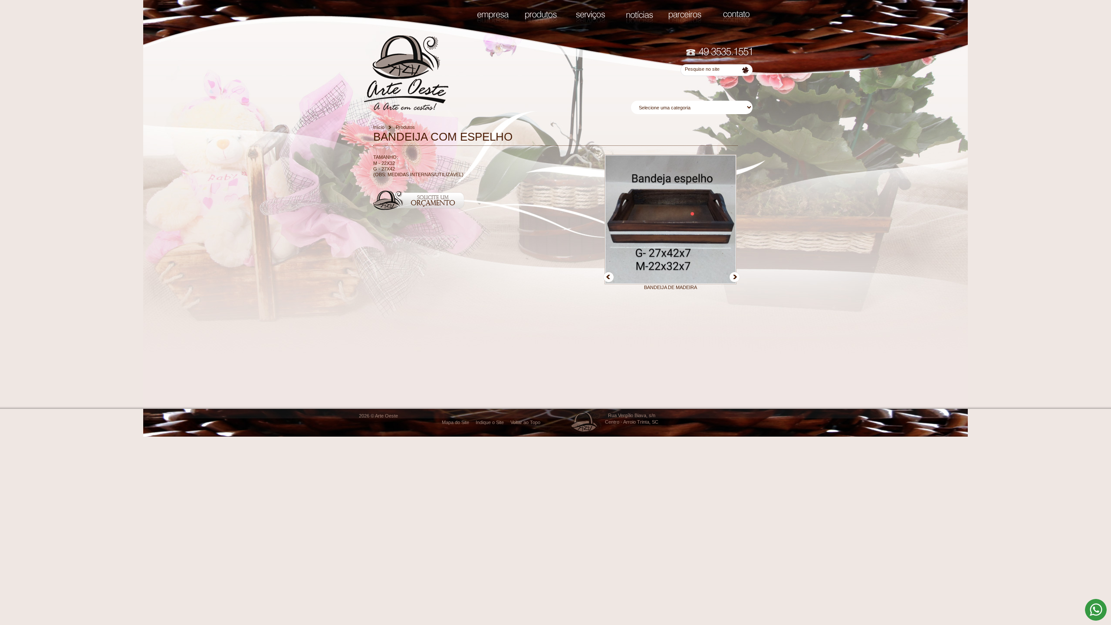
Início (379, 127)
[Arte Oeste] (406, 108)
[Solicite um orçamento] (418, 208)
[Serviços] (590, 23)
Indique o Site (490, 422)
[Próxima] (734, 280)
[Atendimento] (719, 54)
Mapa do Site (455, 422)
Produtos (405, 127)
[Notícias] (639, 23)
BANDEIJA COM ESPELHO (443, 136)
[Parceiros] (685, 23)
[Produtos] (541, 23)
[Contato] (736, 22)
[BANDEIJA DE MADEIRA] (670, 282)
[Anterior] (608, 280)
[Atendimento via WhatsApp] (1096, 619)
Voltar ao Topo (525, 422)
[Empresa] (493, 21)
